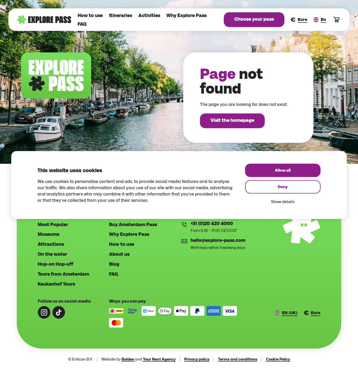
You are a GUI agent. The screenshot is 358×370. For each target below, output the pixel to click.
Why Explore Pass (186, 15)
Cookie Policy (278, 359)
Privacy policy (196, 359)
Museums (48, 234)
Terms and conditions (237, 359)
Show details (283, 201)
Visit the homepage (232, 120)
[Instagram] (44, 312)
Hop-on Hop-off (55, 264)
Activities (149, 15)
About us (119, 254)
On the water (52, 254)
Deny (283, 187)
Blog (114, 264)
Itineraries (120, 15)
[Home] (44, 19)
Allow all (283, 170)
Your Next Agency (159, 359)
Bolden (128, 359)
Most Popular (53, 224)
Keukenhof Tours (56, 284)
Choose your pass (254, 19)
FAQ (82, 24)
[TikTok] (58, 312)
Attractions (51, 244)
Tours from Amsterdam (63, 274)
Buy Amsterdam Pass (133, 224)
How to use (90, 15)
